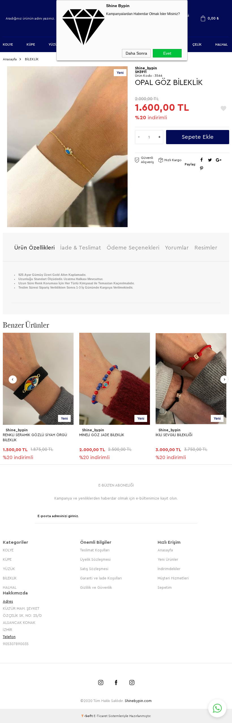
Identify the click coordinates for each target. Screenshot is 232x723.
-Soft (87, 716)
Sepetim (165, 587)
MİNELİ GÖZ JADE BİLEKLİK (101, 435)
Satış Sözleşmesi (94, 569)
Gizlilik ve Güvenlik (96, 587)
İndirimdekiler (169, 569)
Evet (167, 53)
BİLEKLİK (10, 578)
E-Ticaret (101, 716)
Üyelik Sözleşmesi (95, 559)
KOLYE (8, 44)
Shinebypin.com (138, 701)
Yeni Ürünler (168, 559)
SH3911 (141, 72)
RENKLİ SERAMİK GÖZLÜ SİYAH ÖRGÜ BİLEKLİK (35, 437)
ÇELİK (197, 44)
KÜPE (31, 44)
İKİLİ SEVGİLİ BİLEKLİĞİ (174, 435)
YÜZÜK (54, 44)
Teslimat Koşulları (94, 550)
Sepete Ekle (198, 137)
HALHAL (221, 44)
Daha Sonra (136, 53)
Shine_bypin (17, 430)
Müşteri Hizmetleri (173, 578)
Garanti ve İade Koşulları (101, 578)
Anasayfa (165, 550)
